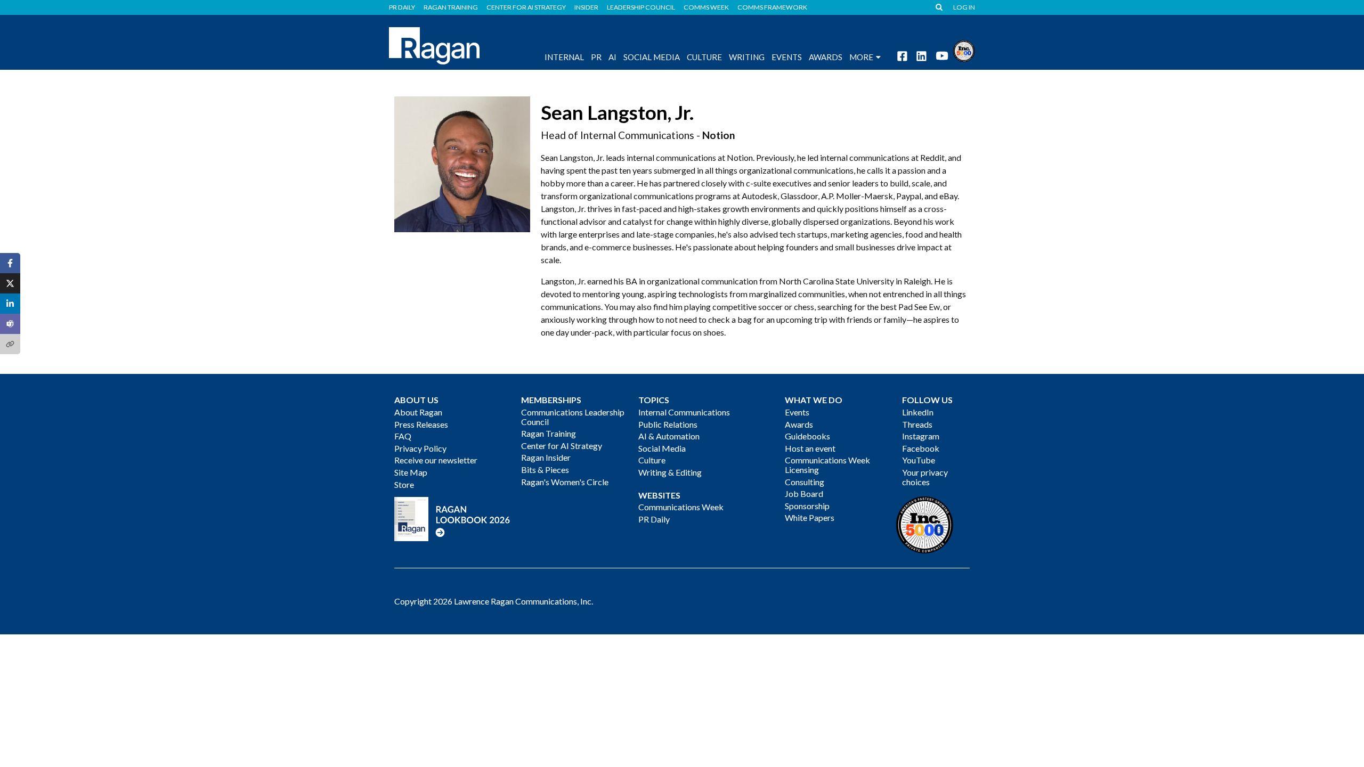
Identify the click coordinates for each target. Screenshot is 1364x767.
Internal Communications (684, 412)
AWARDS (825, 57)
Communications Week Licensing (827, 465)
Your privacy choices (925, 477)
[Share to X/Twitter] (10, 283)
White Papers (809, 517)
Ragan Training (451, 7)
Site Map (410, 472)
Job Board (804, 493)
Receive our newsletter (435, 460)
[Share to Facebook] (10, 263)
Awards (799, 424)
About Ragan (418, 412)
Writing (747, 57)
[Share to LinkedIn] (10, 303)
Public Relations (667, 424)
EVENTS (787, 57)
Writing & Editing (670, 472)
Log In (964, 7)
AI (612, 57)
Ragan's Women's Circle (564, 482)
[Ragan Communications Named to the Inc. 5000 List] (964, 49)
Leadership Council (641, 7)
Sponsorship (807, 506)
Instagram (920, 436)
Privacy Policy (420, 448)
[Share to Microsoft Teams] (10, 324)
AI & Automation (669, 436)
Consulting (804, 482)
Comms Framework (772, 7)
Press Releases (421, 424)
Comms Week (706, 7)
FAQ (402, 436)
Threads (917, 424)
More (861, 57)
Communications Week (681, 507)
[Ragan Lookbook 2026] (452, 518)
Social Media (651, 57)
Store (404, 484)
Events (797, 412)
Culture (704, 57)
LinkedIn (917, 412)
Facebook (920, 448)
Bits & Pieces (545, 469)
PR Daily (402, 7)
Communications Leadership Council (572, 417)
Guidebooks (807, 436)
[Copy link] (10, 344)
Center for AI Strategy (526, 7)
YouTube (918, 460)
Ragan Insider (546, 457)
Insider (586, 7)
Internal (564, 57)
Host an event (810, 448)
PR (596, 57)
